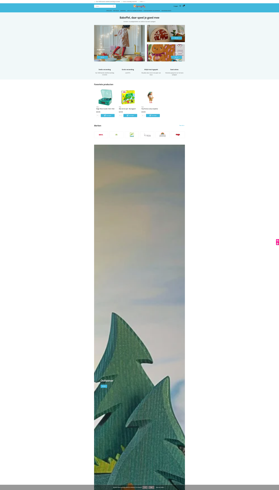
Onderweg (123, 10)
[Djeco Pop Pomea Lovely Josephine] (151, 97)
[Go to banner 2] (166, 33)
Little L (97, 107)
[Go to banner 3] (166, 52)
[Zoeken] (114, 6)
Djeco (143, 107)
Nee (151, 487)
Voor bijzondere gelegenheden (152, 10)
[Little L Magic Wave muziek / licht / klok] (105, 97)
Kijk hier (102, 57)
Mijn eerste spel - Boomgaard (127, 109)
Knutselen (116, 10)
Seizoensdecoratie (166, 10)
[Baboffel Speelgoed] (139, 6)
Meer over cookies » (160, 487)
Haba (120, 107)
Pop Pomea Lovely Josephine (150, 109)
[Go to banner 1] (119, 43)
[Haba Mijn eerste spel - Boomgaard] (128, 97)
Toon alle (181, 125)
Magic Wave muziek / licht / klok (105, 109)
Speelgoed (109, 10)
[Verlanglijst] (180, 6)
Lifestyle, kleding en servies (134, 10)
